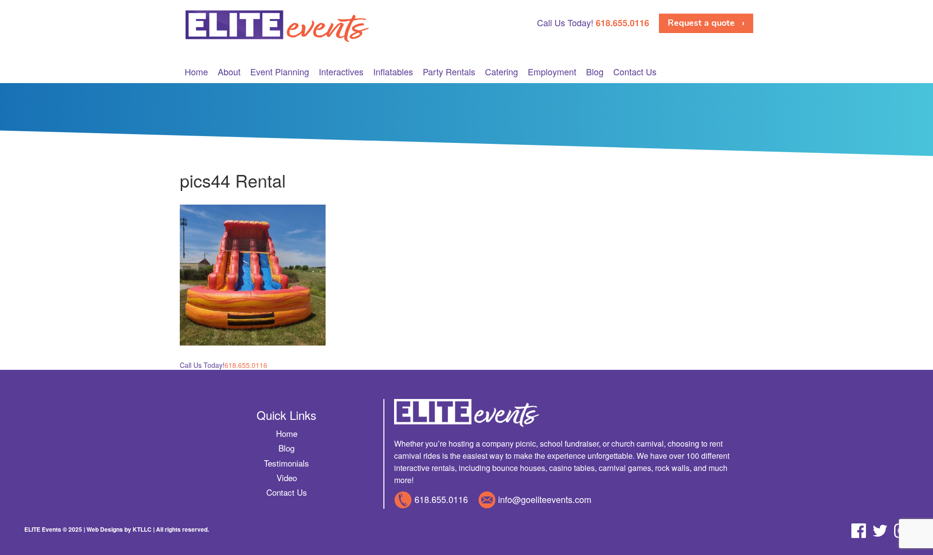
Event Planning (279, 72)
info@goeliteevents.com (544, 499)
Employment (552, 72)
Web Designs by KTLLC (119, 529)
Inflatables (393, 72)
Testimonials (286, 463)
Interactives (341, 72)
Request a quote (701, 23)
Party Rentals (449, 72)
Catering (501, 72)
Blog (595, 72)
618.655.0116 (441, 499)
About (229, 72)
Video (286, 477)
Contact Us (635, 72)
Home (196, 72)
